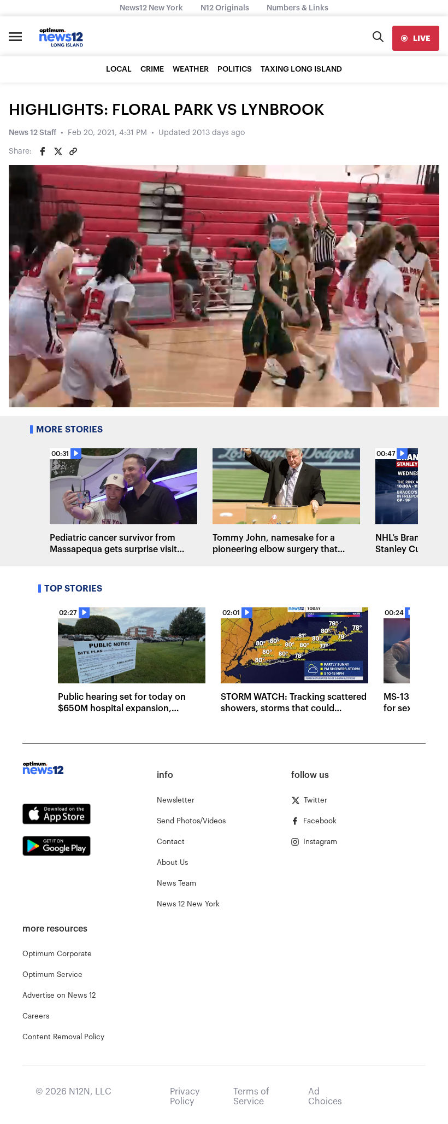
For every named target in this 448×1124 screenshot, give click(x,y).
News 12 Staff (32, 133)
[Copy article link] (73, 151)
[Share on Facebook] (42, 151)
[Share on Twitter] (58, 151)
